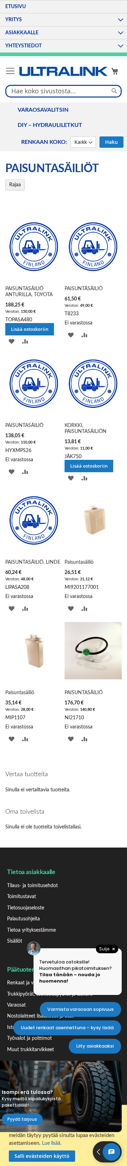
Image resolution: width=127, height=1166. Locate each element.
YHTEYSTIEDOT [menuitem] (23, 45)
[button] (11, 341)
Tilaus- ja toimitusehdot (32, 885)
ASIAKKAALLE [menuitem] (21, 32)
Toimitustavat (21, 896)
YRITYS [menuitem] (13, 19)
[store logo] (63, 71)
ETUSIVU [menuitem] (15, 6)
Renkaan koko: (44, 142)
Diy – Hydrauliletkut (50, 125)
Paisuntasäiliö (79, 562)
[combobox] (63, 91)
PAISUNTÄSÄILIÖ (84, 288)
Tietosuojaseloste (25, 908)
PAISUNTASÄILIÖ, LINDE (32, 562)
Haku (111, 142)
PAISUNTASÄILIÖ (24, 425)
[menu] (63, 26)
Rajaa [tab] (15, 184)
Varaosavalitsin (43, 110)
